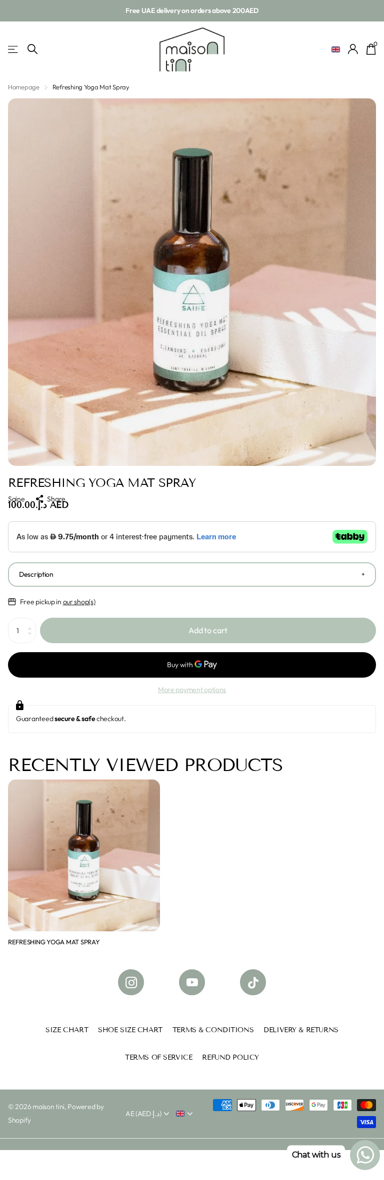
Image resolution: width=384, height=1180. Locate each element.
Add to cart (208, 630)
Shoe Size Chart (130, 1030)
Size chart (67, 1030)
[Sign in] (353, 49)
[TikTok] (253, 982)
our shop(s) (79, 601)
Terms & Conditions (213, 1030)
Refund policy (230, 1057)
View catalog (14, 49)
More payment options (192, 689)
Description (36, 574)
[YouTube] (192, 982)
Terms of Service (158, 1057)
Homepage (24, 87)
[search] (33, 49)
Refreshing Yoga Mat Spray (54, 942)
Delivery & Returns (301, 1030)
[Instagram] (131, 982)
